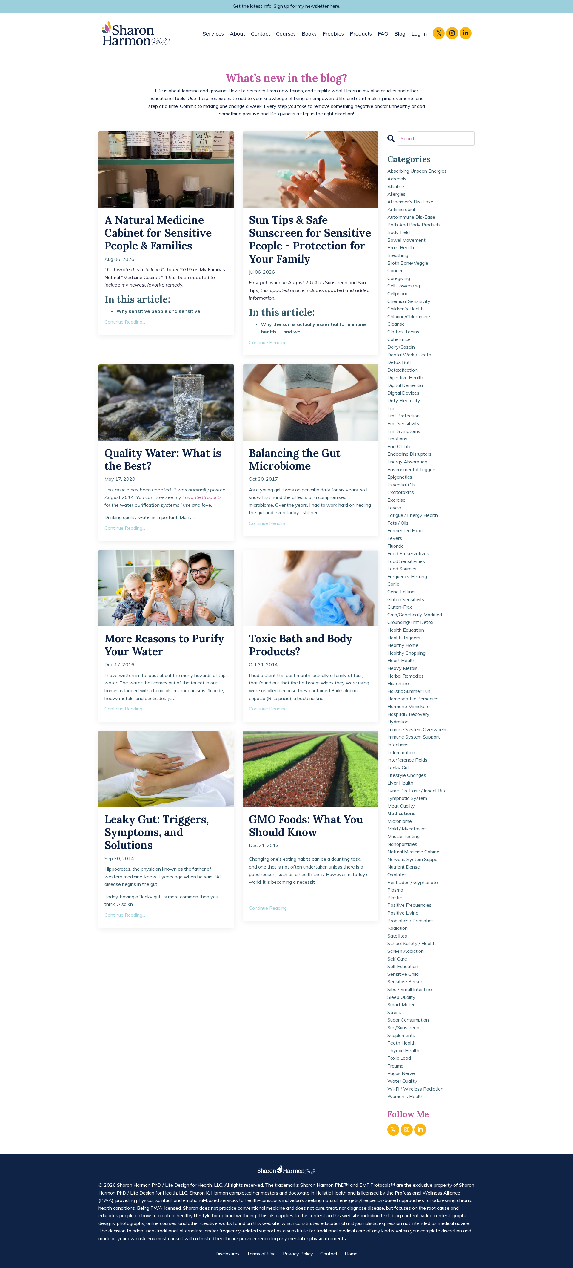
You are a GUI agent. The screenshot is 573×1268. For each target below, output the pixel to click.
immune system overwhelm (417, 729)
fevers (394, 538)
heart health (401, 660)
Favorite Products (202, 497)
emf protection (403, 416)
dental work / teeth (409, 355)
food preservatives (408, 553)
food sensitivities (406, 561)
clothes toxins (403, 332)
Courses (286, 33)
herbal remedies (405, 676)
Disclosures (227, 1254)
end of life (399, 446)
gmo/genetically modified (414, 615)
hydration (398, 722)
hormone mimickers (408, 706)
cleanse (396, 324)
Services (213, 33)
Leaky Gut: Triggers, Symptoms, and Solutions (156, 832)
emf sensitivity (403, 423)
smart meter (401, 1004)
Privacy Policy (298, 1254)
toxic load (399, 1058)
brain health (400, 247)
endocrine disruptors (409, 454)
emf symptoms (403, 431)
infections (398, 745)
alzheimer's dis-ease (410, 202)
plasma (395, 890)
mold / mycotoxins (407, 828)
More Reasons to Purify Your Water (164, 645)
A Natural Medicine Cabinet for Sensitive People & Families (158, 233)
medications (401, 813)
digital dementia (405, 385)
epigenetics (399, 477)
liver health (400, 783)
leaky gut (398, 768)
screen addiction (405, 951)
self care (397, 959)
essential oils (401, 485)
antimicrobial (401, 209)
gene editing (401, 592)
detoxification (402, 370)
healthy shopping (406, 653)
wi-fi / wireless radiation (415, 1089)
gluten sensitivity (406, 599)
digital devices (403, 393)
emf (391, 408)
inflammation (401, 752)
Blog (400, 33)
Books (309, 33)
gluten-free (400, 607)
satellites (397, 936)
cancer (395, 270)
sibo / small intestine (409, 989)
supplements (401, 1035)
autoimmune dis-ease (411, 217)
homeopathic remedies (412, 699)
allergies (396, 194)
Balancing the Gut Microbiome (295, 459)
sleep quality (401, 997)
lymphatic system (407, 798)
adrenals (396, 179)
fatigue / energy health (412, 515)
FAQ (383, 33)
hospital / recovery (408, 714)
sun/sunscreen (403, 1027)
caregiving (398, 278)
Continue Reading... (124, 322)
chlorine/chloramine (408, 316)
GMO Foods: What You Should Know (306, 826)
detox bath (399, 362)
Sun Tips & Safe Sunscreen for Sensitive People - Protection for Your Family (310, 239)
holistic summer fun (408, 691)
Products (361, 33)
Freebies (333, 33)
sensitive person (405, 981)
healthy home (402, 645)
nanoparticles (402, 844)
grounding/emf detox (410, 622)
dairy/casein (401, 347)
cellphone (398, 293)
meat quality (401, 806)
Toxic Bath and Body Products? (300, 645)
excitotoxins (400, 492)
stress (394, 1012)
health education (405, 630)
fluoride (395, 546)
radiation (397, 928)
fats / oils (398, 523)
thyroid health (403, 1050)
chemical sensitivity (408, 301)
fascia (394, 508)
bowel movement (406, 240)
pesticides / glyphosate (412, 882)
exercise (396, 500)
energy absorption (407, 462)
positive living (402, 913)
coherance (399, 339)
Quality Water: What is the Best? (162, 459)
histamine (398, 683)
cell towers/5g (403, 286)
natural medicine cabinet (414, 851)
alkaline (395, 186)
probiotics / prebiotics (410, 921)
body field (398, 232)
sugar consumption (408, 1020)
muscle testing (403, 836)
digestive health (405, 377)
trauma (395, 1066)
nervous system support (414, 859)
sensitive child (403, 974)
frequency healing (407, 576)
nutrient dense (403, 867)
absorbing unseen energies (417, 171)
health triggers (403, 638)
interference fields (407, 760)
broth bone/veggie (407, 263)
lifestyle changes (406, 775)
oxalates (397, 875)
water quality (402, 1081)
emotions (397, 439)
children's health (405, 309)
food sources (401, 569)
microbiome (399, 821)
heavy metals (402, 668)
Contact (260, 33)
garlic (393, 584)
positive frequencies (409, 905)
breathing (397, 255)
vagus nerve (401, 1073)
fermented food (405, 530)
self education (402, 966)
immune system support (413, 737)
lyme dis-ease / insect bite (417, 791)
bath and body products (414, 225)
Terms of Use (261, 1254)
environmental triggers (412, 469)
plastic (394, 898)
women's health (405, 1096)
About (237, 33)
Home (351, 1254)
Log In (419, 33)
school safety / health (411, 943)
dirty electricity (403, 400)
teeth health (401, 1043)
